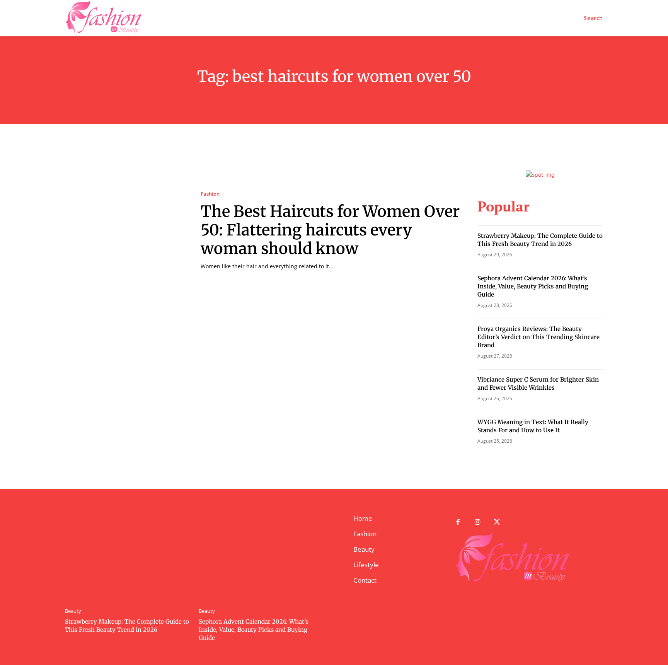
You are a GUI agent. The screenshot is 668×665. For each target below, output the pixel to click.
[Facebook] (458, 522)
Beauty (73, 611)
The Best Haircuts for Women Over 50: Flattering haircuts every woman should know (330, 230)
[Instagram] (478, 522)
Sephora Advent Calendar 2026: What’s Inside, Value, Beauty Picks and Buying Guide (532, 286)
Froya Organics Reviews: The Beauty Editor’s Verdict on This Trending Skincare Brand (538, 337)
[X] (497, 522)
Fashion (210, 193)
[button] (593, 18)
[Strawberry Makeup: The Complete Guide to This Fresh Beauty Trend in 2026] (128, 557)
